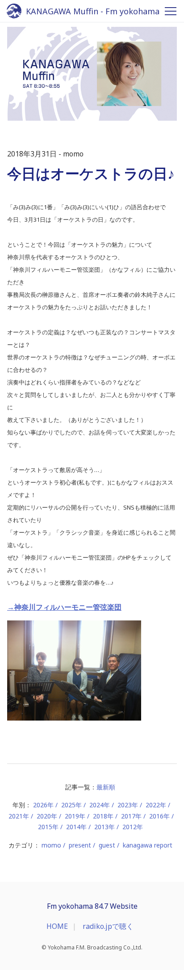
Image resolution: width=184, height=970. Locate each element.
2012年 (132, 826)
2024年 (99, 805)
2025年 (71, 805)
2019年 (75, 816)
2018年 (103, 816)
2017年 (131, 816)
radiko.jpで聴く (108, 926)
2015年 (48, 826)
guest (107, 845)
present (80, 845)
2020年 (47, 816)
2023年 (127, 805)
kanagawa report (147, 845)
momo (51, 845)
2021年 (18, 816)
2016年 (159, 816)
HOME (57, 926)
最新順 (105, 787)
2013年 (104, 826)
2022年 (156, 805)
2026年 (43, 805)
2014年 (76, 826)
